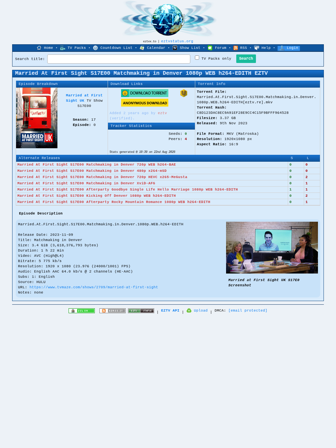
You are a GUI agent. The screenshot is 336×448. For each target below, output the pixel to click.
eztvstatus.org (177, 41)
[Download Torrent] (144, 96)
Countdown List (116, 48)
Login (292, 48)
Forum (220, 48)
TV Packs (77, 48)
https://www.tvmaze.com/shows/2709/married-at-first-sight (94, 287)
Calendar (156, 48)
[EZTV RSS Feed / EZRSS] (112, 312)
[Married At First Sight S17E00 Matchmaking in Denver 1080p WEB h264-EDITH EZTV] (272, 273)
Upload (201, 311)
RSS (243, 48)
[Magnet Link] (184, 96)
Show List (190, 48)
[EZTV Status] (141, 312)
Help (266, 48)
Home (48, 48)
